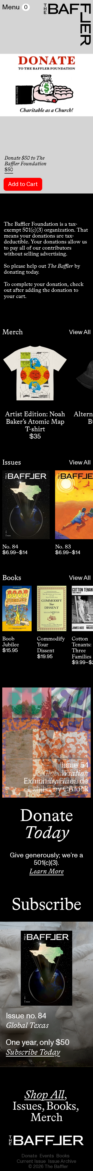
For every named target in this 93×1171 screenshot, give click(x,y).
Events (47, 1156)
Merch (12, 331)
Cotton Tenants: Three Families (81, 647)
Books (11, 577)
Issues (11, 462)
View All (80, 332)
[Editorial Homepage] (46, 1140)
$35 (35, 436)
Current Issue (31, 1161)
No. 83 (63, 546)
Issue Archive (62, 1161)
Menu (11, 7)
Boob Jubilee (10, 641)
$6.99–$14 (15, 552)
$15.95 (10, 650)
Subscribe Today (33, 1052)
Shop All (44, 1094)
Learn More (46, 871)
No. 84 (10, 546)
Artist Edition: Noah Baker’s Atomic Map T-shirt (35, 421)
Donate (29, 1156)
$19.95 (45, 656)
